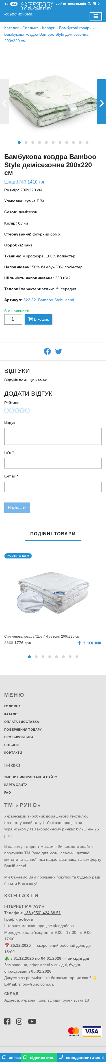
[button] (19, 142)
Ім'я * (9, 452)
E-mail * (11, 476)
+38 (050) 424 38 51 (42, 913)
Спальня (30, 28)
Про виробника (18, 737)
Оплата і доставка (21, 721)
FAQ (7, 792)
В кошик (41, 319)
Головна (12, 706)
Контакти (13, 752)
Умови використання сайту (30, 777)
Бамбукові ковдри (75, 28)
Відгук (9, 422)
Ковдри (48, 28)
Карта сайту (15, 784)
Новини (11, 745)
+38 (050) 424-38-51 (18, 14)
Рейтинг (11, 402)
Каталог (12, 28)
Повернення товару (23, 729)
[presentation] (4, 101)
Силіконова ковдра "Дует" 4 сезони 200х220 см (41, 636)
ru (6, 3)
